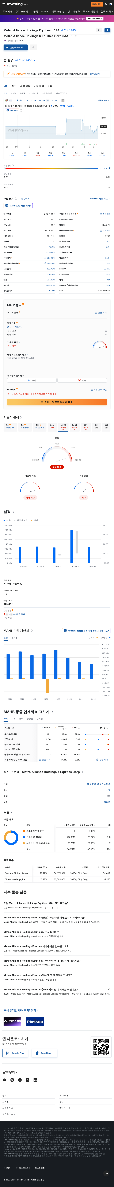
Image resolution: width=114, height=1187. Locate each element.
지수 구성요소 (61, 93)
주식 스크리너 (22, 11)
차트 (14, 85)
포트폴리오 (7, 1107)
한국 (35, 11)
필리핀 (107, 802)
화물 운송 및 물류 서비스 (98, 784)
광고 (61, 1101)
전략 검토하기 (95, 74)
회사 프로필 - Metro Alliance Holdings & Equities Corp (42, 772)
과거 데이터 (33, 93)
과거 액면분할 (47, 93)
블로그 (5, 1095)
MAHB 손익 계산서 (16, 630)
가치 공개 (103, 168)
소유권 (22, 93)
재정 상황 (25, 85)
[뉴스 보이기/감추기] (63, 100)
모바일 (5, 1101)
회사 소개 (63, 1095)
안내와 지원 (64, 1107)
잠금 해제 (46, 759)
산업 (108, 790)
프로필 (13, 93)
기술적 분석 (11, 417)
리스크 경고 (40, 1168)
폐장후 (76, 11)
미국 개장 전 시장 (61, 11)
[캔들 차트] (6, 100)
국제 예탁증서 (90, 11)
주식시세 (7, 11)
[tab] (10, 427)
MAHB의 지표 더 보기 (100, 198)
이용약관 (7, 1168)
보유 (7, 812)
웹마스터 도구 (8, 1113)
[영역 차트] (10, 100)
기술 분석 (39, 85)
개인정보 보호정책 (23, 1168)
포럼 (50, 85)
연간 (6, 637)
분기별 (14, 637)
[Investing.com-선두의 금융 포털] (17, 4)
